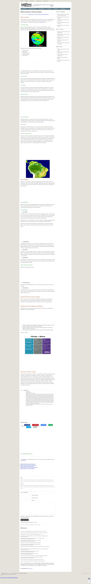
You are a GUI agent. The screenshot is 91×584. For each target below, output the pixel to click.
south (49, 220)
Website (33, 500)
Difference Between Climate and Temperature (28, 465)
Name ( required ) (35, 495)
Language (63, 8)
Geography (29, 14)
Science (49, 8)
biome (22, 181)
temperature (42, 22)
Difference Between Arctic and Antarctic (28, 468)
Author (22, 390)
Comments (88, 573)
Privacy (2, 575)
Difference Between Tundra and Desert (27, 466)
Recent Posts (26, 390)
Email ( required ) (35, 497)
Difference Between (10, 573)
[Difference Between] (26, 6)
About (26, 1)
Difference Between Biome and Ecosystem (28, 463)
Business (24, 8)
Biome (28, 568)
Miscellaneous (32, 8)
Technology (41, 8)
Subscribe (84, 573)
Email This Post (24, 459)
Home (21, 1)
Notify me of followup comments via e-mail (29, 522)
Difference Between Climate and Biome (42, 14)
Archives (32, 1)
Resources (46, 1)
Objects (55, 8)
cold (42, 120)
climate (31, 568)
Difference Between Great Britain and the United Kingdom (63, 15)
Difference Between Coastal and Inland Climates (29, 467)
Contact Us (39, 1)
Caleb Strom (28, 392)
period (51, 19)
